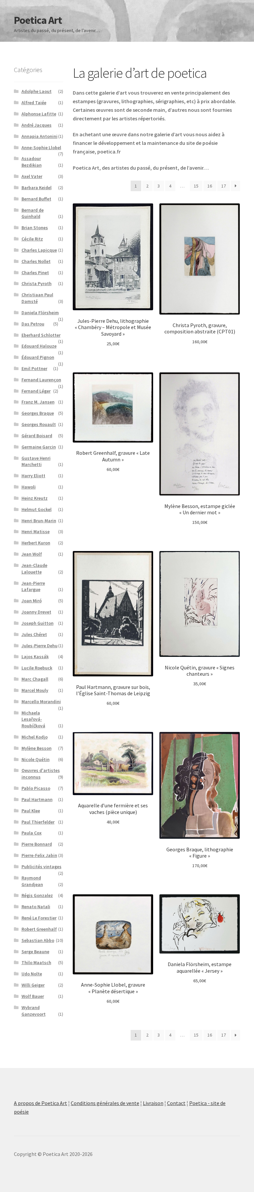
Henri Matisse (35, 531)
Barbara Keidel (36, 188)
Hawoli (28, 487)
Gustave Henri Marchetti (36, 461)
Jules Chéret (34, 634)
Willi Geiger (33, 985)
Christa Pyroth (36, 283)
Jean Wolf (31, 554)
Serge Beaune (35, 952)
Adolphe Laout (36, 91)
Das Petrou (32, 324)
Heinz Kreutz (34, 498)
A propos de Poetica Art (40, 1103)
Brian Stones (34, 228)
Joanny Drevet (36, 612)
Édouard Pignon (37, 357)
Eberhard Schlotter (41, 335)
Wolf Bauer (32, 996)
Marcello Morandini (41, 701)
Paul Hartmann (37, 799)
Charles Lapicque (39, 250)
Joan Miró (31, 601)
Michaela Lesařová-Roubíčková (33, 719)
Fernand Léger (36, 391)
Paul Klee (30, 811)
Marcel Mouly (34, 690)
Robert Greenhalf (39, 929)
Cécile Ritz (32, 239)
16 (209, 186)
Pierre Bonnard (36, 844)
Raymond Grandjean (32, 881)
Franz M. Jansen (38, 402)
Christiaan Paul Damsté (37, 298)
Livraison (153, 1103)
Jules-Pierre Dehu (39, 646)
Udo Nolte (31, 974)
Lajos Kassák (35, 657)
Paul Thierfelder (38, 822)
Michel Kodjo (34, 737)
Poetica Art (38, 20)
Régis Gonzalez (37, 895)
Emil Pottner (34, 368)
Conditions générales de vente (105, 1103)
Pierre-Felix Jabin (39, 855)
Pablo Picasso (35, 788)
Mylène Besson (36, 748)
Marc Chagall (34, 679)
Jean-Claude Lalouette (34, 568)
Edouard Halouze (39, 346)
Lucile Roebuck (36, 668)
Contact (176, 1103)
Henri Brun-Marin (38, 521)
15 (196, 186)
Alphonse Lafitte (38, 114)
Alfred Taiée (33, 103)
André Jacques (36, 125)
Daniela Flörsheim (40, 313)
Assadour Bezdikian (31, 161)
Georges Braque (37, 413)
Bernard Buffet (36, 199)
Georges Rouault (38, 424)
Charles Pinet (35, 273)
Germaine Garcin (38, 447)
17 (223, 186)
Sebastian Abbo (37, 940)
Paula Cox (31, 833)
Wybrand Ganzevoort (33, 1010)
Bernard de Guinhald (32, 213)
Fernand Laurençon (41, 380)
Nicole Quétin (35, 759)
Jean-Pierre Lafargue (33, 586)
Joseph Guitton (37, 623)
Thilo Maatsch (36, 962)
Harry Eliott (33, 476)
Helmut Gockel (36, 509)
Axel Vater (31, 176)
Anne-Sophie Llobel (41, 147)
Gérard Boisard (36, 436)
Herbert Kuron (35, 543)
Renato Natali (35, 907)
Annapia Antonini (39, 136)
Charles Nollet (36, 261)
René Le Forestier (39, 918)
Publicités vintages (41, 867)
